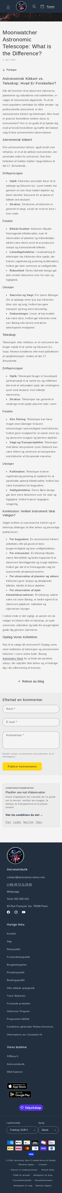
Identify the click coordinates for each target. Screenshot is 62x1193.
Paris (8, 822)
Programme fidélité (18, 1019)
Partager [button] (12, 69)
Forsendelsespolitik (18, 957)
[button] (10, 7)
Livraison (42, 1164)
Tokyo (38, 822)
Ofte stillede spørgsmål (20, 988)
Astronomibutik (15, 1064)
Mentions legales (26, 1164)
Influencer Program (18, 1011)
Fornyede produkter (18, 1003)
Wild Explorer (15, 1071)
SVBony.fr (12, 1056)
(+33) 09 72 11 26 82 (19, 884)
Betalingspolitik (16, 980)
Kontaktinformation (44, 1180)
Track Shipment (16, 995)
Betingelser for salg (23, 1186)
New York (28, 822)
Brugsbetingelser (17, 964)
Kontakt (11, 933)
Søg (9, 941)
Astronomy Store (13, 658)
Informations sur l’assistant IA (24, 1034)
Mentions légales (43, 1186)
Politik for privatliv (21, 1175)
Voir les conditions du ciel (24, 814)
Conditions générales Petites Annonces (30, 1026)
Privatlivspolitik (15, 972)
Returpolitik (13, 949)
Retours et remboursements (24, 1170)
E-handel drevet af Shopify (43, 1160)
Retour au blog (33, 681)
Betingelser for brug (43, 1175)
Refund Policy (48, 1170)
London (17, 822)
